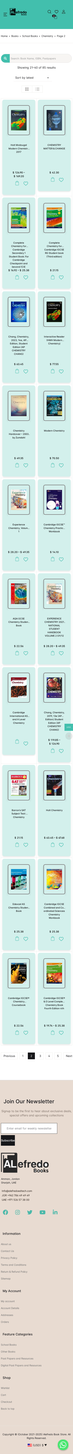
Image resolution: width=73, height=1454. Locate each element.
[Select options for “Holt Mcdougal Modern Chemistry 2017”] (16, 183)
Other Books (8, 1351)
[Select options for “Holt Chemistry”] (52, 845)
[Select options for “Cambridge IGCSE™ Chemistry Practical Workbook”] (52, 559)
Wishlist (5, 1387)
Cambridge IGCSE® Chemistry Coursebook (18, 1001)
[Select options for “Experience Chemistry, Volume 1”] (16, 559)
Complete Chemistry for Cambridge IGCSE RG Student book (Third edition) (54, 249)
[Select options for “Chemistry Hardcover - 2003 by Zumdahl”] (16, 465)
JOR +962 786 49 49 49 (16, 1195)
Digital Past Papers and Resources (21, 1365)
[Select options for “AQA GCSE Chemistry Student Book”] (16, 653)
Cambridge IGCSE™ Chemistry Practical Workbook (54, 528)
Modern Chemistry (54, 430)
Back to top (8, 1408)
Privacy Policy (9, 1257)
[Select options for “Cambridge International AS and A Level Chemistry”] (16, 743)
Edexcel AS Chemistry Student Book (18, 907)
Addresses (7, 1314)
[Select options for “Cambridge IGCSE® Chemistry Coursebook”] (16, 1032)
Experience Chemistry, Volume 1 (18, 528)
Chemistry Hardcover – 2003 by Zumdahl (19, 434)
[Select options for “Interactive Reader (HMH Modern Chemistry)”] (52, 371)
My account (8, 1301)
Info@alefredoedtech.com (17, 1190)
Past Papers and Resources (17, 1358)
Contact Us (7, 1250)
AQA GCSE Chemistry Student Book (18, 622)
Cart (3, 1394)
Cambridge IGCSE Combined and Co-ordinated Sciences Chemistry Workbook (54, 911)
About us (6, 1244)
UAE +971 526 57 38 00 (15, 1199)
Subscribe (8, 1140)
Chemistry (47, 35)
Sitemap (6, 1278)
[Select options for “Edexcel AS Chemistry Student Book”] (16, 938)
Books (14, 35)
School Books (30, 35)
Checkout (6, 1401)
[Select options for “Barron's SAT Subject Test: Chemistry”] (16, 845)
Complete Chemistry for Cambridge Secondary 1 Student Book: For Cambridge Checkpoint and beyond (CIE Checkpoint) (19, 256)
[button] (5, 14)
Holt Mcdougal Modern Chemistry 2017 (19, 148)
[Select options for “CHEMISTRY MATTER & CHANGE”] (52, 179)
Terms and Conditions (13, 1264)
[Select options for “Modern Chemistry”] (52, 465)
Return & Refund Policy (14, 1271)
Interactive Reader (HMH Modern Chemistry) (54, 340)
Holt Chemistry (54, 810)
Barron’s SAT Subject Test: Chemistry (19, 813)
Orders (5, 1321)
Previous (9, 1056)
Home (4, 35)
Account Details (10, 1308)
